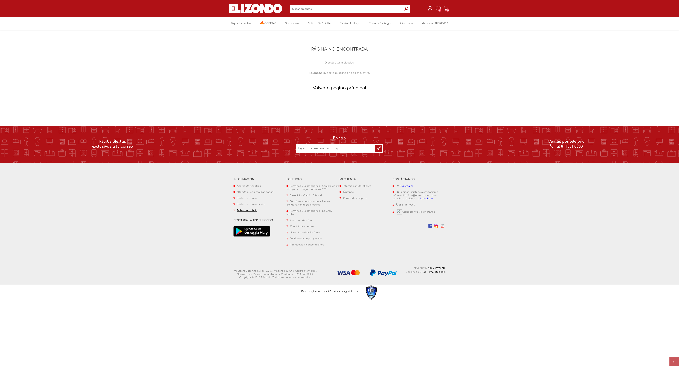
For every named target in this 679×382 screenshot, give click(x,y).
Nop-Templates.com (434, 272)
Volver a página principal (339, 88)
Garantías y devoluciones (305, 232)
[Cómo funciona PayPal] (383, 272)
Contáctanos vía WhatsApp (418, 212)
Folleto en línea (247, 198)
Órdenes (348, 192)
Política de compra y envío (306, 238)
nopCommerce (437, 268)
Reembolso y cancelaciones (307, 245)
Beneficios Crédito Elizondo (306, 195)
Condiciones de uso (302, 226)
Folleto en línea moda (251, 204)
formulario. (426, 198)
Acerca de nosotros (249, 186)
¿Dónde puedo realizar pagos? (255, 192)
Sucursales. (407, 186)
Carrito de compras (446, 9)
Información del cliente (357, 186)
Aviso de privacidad (301, 220)
